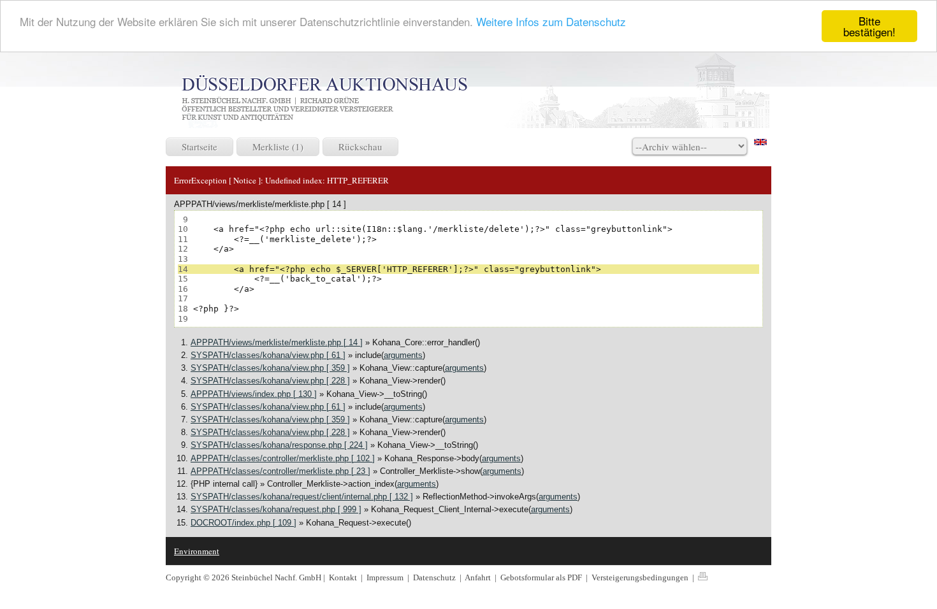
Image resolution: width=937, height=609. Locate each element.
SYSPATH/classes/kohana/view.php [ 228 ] (270, 380)
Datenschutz (435, 577)
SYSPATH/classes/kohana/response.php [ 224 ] (279, 445)
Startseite (199, 146)
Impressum (386, 577)
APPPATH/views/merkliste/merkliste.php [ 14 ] (277, 342)
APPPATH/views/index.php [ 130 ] (254, 394)
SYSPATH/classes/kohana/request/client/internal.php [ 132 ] (302, 496)
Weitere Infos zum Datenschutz (551, 21)
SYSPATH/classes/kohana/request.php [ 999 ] (276, 509)
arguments (403, 355)
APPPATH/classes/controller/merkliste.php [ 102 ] (283, 458)
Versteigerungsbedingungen (641, 577)
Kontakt (343, 577)
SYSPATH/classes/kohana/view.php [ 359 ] (270, 368)
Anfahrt (479, 577)
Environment (196, 551)
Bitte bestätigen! (869, 26)
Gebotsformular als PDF (542, 577)
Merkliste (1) (277, 146)
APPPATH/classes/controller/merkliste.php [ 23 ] (280, 471)
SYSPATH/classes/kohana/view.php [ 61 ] (268, 355)
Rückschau (360, 146)
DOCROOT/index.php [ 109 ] (243, 522)
